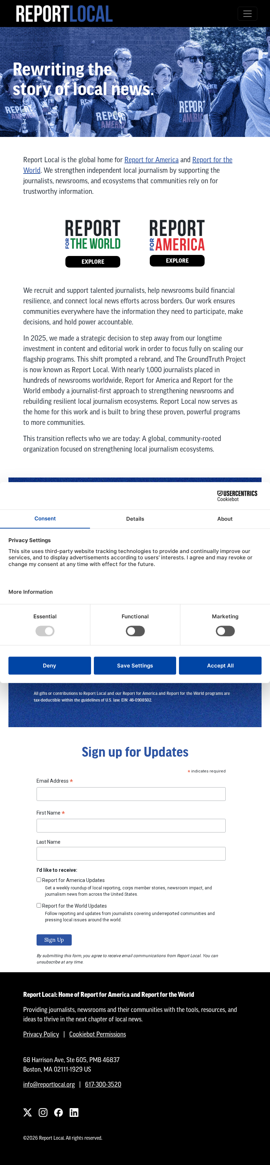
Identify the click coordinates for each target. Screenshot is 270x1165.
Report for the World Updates (74, 906)
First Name (51, 814)
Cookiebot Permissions (97, 1034)
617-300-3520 (103, 1084)
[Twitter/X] (27, 1112)
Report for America (151, 160)
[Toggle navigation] (247, 14)
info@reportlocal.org (49, 1084)
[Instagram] (43, 1112)
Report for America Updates (73, 880)
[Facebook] (58, 1112)
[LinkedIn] (74, 1112)
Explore (93, 262)
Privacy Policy (41, 1034)
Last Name (48, 842)
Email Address (55, 782)
